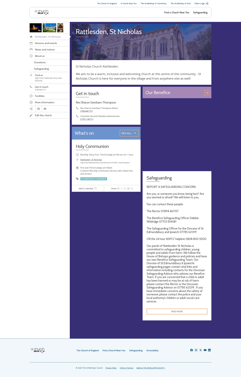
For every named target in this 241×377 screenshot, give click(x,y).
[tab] (88, 188)
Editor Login (200, 3)
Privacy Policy (111, 368)
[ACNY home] (42, 12)
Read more (177, 311)
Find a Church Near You (176, 12)
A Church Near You (129, 3)
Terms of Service (126, 368)
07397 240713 (86, 119)
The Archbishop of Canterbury (154, 3)
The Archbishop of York (181, 3)
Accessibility (152, 350)
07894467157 (86, 111)
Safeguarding (200, 12)
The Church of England (107, 3)
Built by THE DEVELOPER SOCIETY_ (150, 368)
